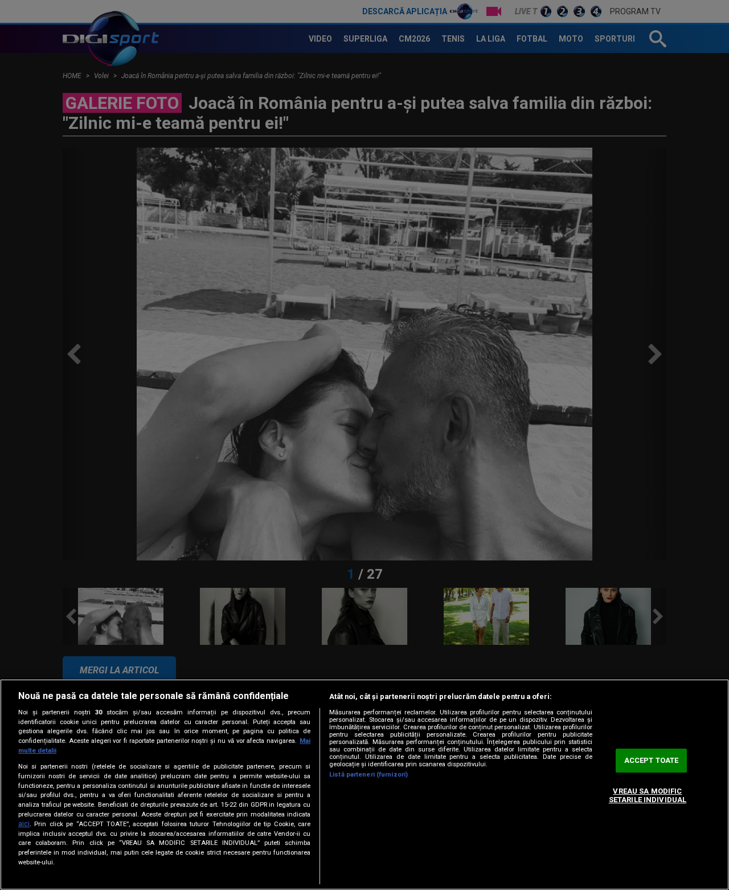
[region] (364, 784)
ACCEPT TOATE (651, 760)
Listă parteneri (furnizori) (368, 774)
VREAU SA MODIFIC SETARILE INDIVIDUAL (647, 795)
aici (24, 824)
